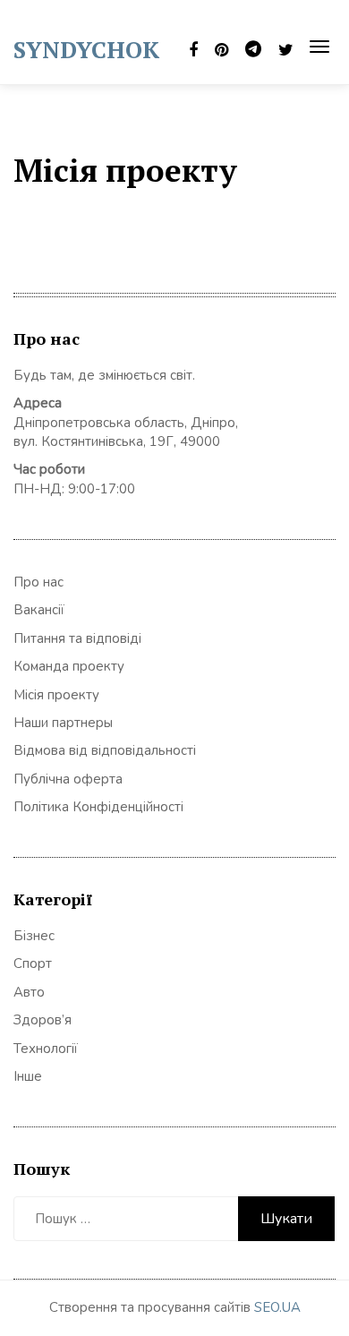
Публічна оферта (68, 779)
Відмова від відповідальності (104, 750)
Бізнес (34, 936)
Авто (29, 992)
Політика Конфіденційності (98, 807)
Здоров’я (42, 1020)
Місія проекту (56, 695)
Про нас (38, 582)
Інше (27, 1076)
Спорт (32, 963)
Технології (45, 1049)
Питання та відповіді (77, 638)
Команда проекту (68, 666)
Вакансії (38, 610)
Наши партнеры (63, 723)
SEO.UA (277, 1307)
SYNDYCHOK (86, 49)
